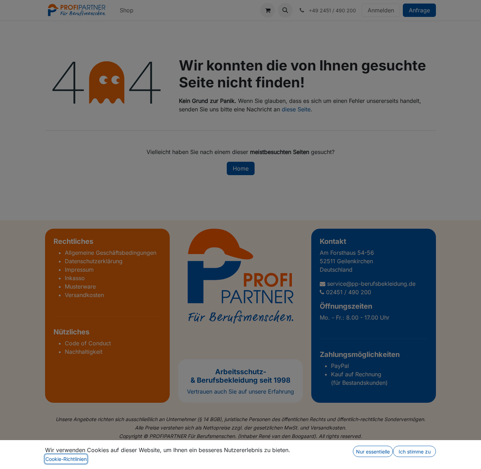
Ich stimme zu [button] (415, 452)
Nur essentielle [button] (373, 452)
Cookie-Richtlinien (66, 459)
